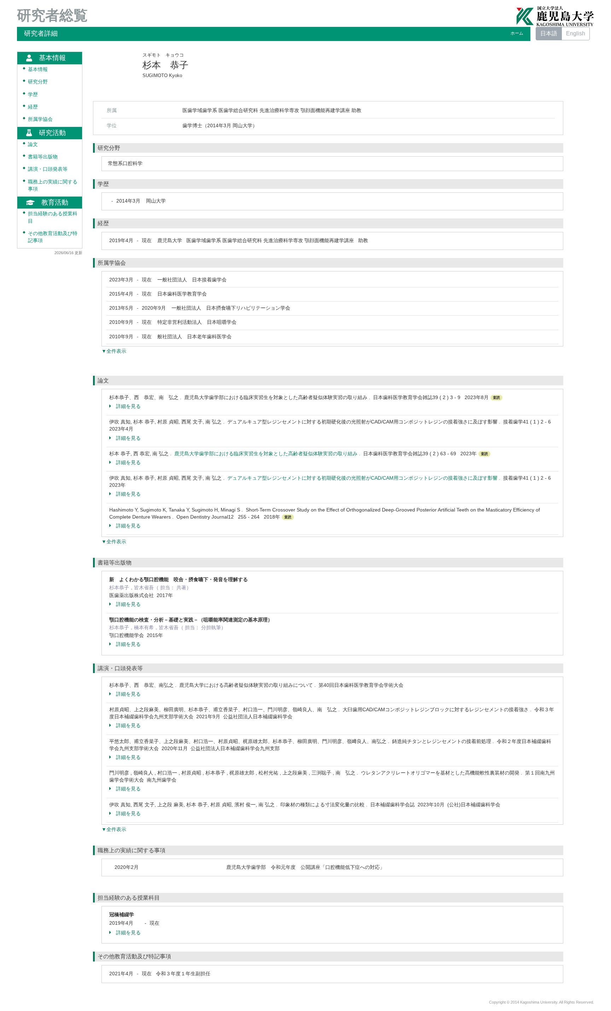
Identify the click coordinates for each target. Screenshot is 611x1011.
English (575, 33)
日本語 (548, 33)
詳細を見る (128, 406)
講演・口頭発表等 (48, 169)
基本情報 (38, 69)
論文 (33, 144)
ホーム (517, 33)
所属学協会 (40, 119)
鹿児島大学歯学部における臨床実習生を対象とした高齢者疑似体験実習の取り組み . (268, 453)
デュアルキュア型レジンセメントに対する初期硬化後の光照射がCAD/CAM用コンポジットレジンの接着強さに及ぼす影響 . (365, 478)
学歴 (33, 94)
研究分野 (38, 81)
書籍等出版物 (43, 156)
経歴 (33, 107)
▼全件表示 (113, 351)
